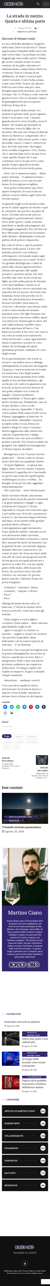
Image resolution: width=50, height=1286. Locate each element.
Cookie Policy (40, 1271)
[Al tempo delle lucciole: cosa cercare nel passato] (10, 1059)
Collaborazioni (34, 1077)
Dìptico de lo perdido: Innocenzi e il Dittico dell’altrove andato (34, 1084)
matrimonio (32, 742)
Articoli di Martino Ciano (20, 817)
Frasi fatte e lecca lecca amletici (22, 1021)
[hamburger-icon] (46, 4)
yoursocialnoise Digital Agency (31, 1273)
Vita (16, 747)
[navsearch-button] (38, 4)
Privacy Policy (28, 1271)
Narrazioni (14, 821)
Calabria (18, 736)
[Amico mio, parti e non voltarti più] (10, 1038)
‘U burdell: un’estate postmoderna (21, 827)
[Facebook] (25, 1263)
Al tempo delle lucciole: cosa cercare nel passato (34, 1062)
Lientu (19, 742)
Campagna (31, 736)
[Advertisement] (25, 995)
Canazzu (8, 742)
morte (7, 747)
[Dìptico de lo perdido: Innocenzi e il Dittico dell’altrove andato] (10, 1082)
